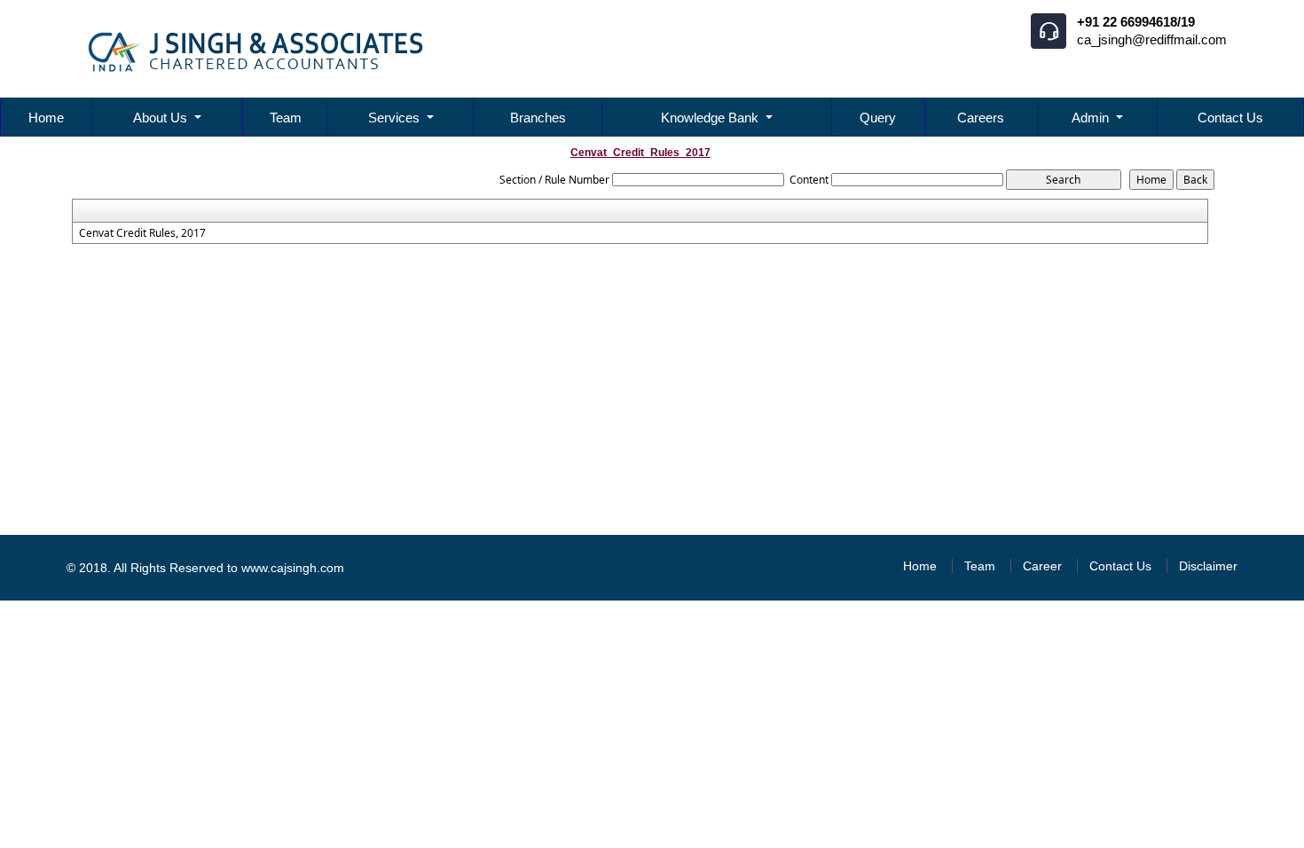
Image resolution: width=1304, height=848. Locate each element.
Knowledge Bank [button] (711, 117)
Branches (538, 117)
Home (46, 117)
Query (878, 117)
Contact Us (1230, 117)
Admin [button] (1092, 117)
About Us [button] (162, 117)
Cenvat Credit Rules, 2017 (142, 233)
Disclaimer (1208, 566)
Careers (980, 117)
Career (1042, 566)
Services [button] (395, 117)
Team (286, 117)
